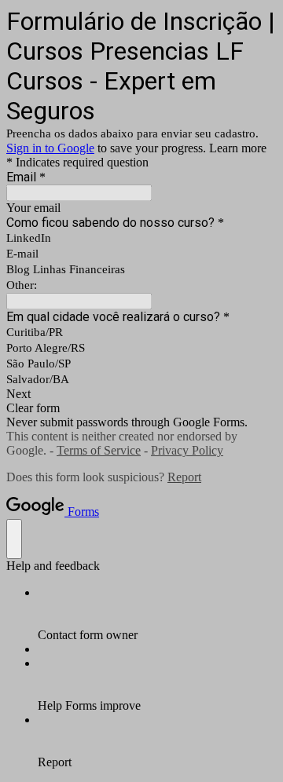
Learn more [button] (237, 148)
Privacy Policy (187, 450)
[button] (141, 394)
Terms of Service (99, 450)
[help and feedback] (14, 539)
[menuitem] (157, 614)
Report (184, 477)
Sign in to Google (50, 148)
